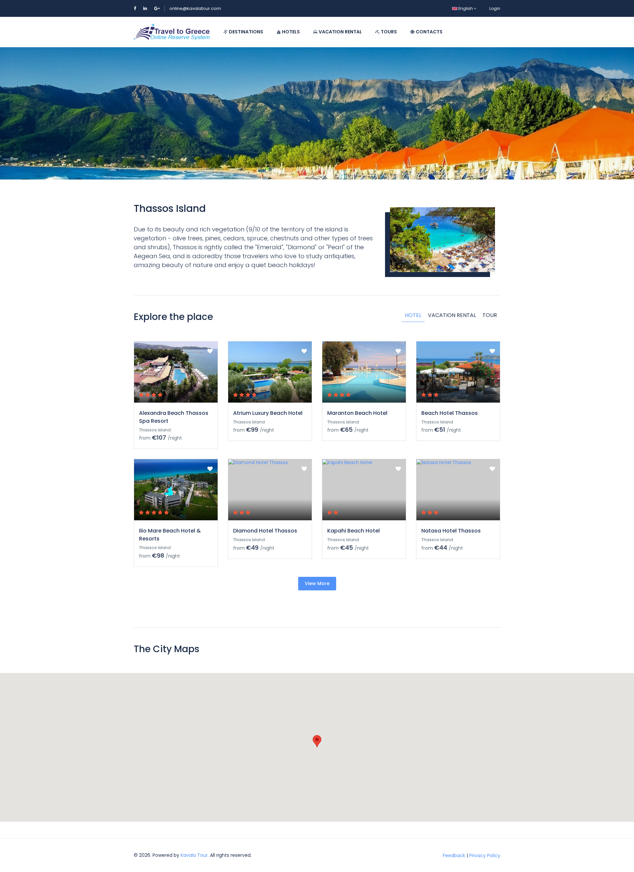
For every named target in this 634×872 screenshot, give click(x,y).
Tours (388, 31)
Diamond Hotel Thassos (265, 531)
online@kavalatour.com (195, 8)
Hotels (290, 31)
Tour (489, 315)
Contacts (428, 31)
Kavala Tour (194, 855)
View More (317, 583)
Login (494, 8)
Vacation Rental (340, 31)
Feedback (454, 855)
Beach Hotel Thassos (449, 413)
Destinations (245, 31)
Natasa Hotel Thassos (451, 531)
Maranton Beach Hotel (357, 413)
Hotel (413, 315)
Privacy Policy (484, 855)
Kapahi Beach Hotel (353, 531)
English (465, 8)
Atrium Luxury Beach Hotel (267, 413)
